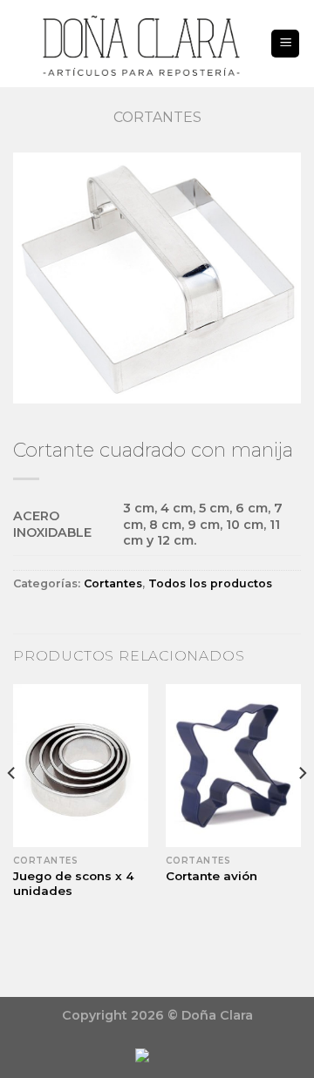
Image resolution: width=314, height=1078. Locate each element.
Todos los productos (210, 583)
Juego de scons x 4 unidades (73, 883)
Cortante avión (211, 876)
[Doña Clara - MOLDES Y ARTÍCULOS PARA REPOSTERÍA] (141, 44)
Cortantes (157, 117)
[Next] (302, 807)
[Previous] (12, 807)
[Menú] (285, 44)
